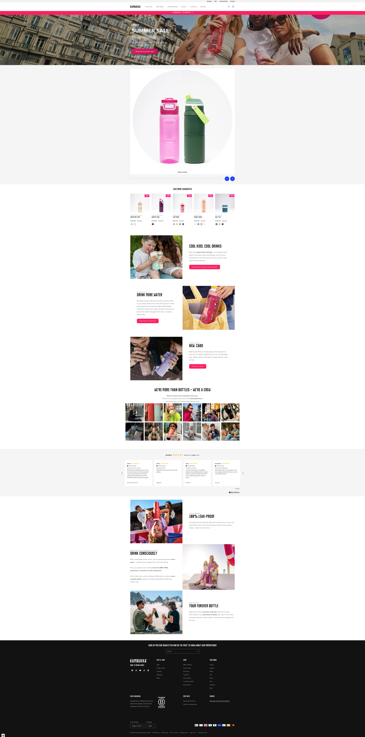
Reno (211, 678)
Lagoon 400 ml (176, 215)
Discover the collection (148, 321)
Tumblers (186, 675)
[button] (229, 7)
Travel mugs (187, 668)
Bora (211, 688)
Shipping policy (184, 732)
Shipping (159, 675)
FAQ (216, 1)
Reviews (209, 1)
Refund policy (155, 732)
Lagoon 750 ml (197, 215)
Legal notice (193, 732)
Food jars (186, 671)
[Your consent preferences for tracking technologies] (3, 735)
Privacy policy (164, 732)
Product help (161, 668)
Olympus (212, 685)
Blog (158, 678)
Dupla (211, 665)
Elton (211, 671)
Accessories (187, 685)
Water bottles (187, 665)
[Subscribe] (197, 651)
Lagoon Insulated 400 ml (136, 215)
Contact (232, 1)
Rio (211, 675)
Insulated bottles (188, 681)
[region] (182, 473)
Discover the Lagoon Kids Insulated (204, 267)
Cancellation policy (202, 732)
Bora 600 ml (218, 215)
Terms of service (174, 732)
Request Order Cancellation (220, 701)
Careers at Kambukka (190, 704)
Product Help (223, 1)
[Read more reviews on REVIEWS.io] (234, 493)
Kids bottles (187, 678)
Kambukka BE (137, 732)
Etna (211, 681)
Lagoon (212, 668)
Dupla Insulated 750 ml (157, 215)
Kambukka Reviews (189, 701)
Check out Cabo (197, 366)
